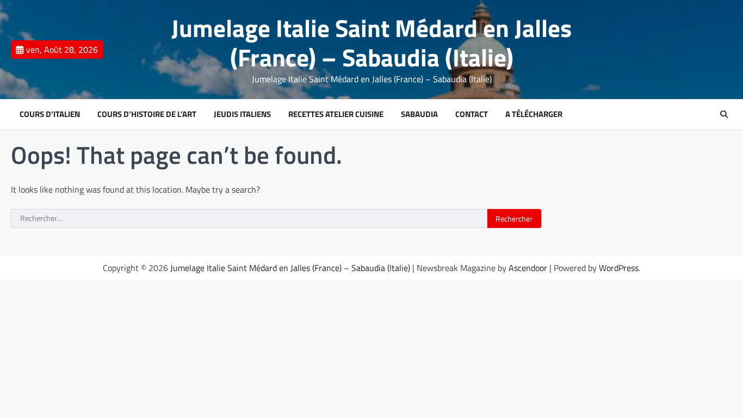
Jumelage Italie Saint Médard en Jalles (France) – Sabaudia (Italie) (371, 42)
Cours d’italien (50, 114)
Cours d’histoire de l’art (146, 114)
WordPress (619, 267)
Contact (471, 114)
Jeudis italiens (242, 114)
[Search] (724, 114)
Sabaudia (419, 114)
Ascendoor (528, 267)
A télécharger (533, 114)
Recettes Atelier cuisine (335, 114)
